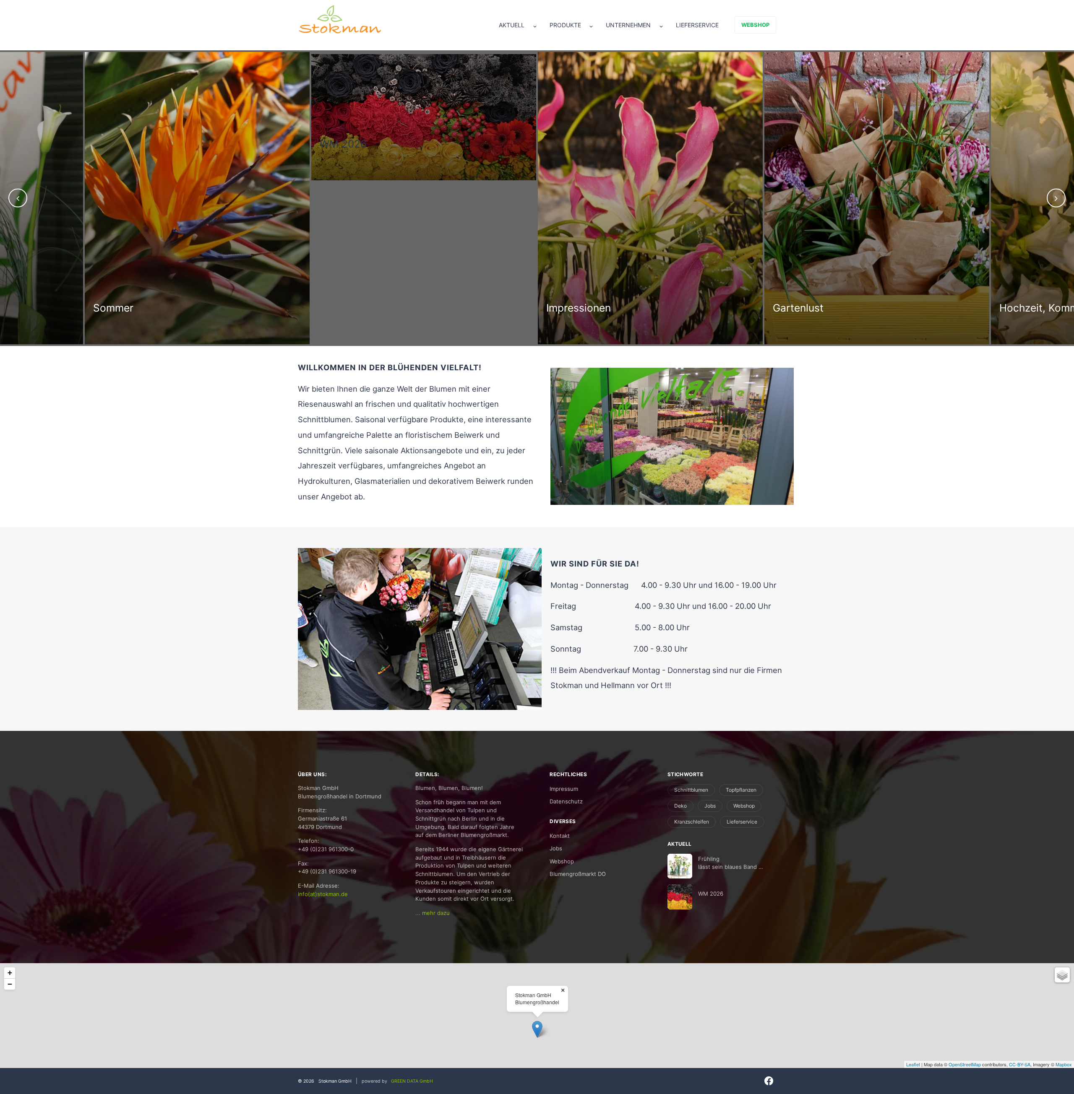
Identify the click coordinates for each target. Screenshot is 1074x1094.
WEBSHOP (755, 24)
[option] (197, 116)
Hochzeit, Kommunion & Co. (840, 307)
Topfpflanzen (741, 790)
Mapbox (1064, 1064)
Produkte (565, 25)
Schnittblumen (691, 790)
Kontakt (560, 835)
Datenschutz (566, 801)
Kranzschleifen (691, 822)
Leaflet (913, 1064)
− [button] (10, 984)
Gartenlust (571, 307)
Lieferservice (697, 25)
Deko (680, 806)
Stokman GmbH (335, 1081)
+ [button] (10, 972)
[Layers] (1062, 974)
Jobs (556, 848)
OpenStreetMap (965, 1064)
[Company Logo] (340, 19)
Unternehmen (628, 25)
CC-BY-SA (1019, 1064)
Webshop (562, 861)
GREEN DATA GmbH (412, 1081)
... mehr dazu (432, 913)
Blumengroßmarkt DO (578, 874)
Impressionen (352, 307)
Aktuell (511, 25)
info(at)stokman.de (323, 894)
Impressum (564, 788)
